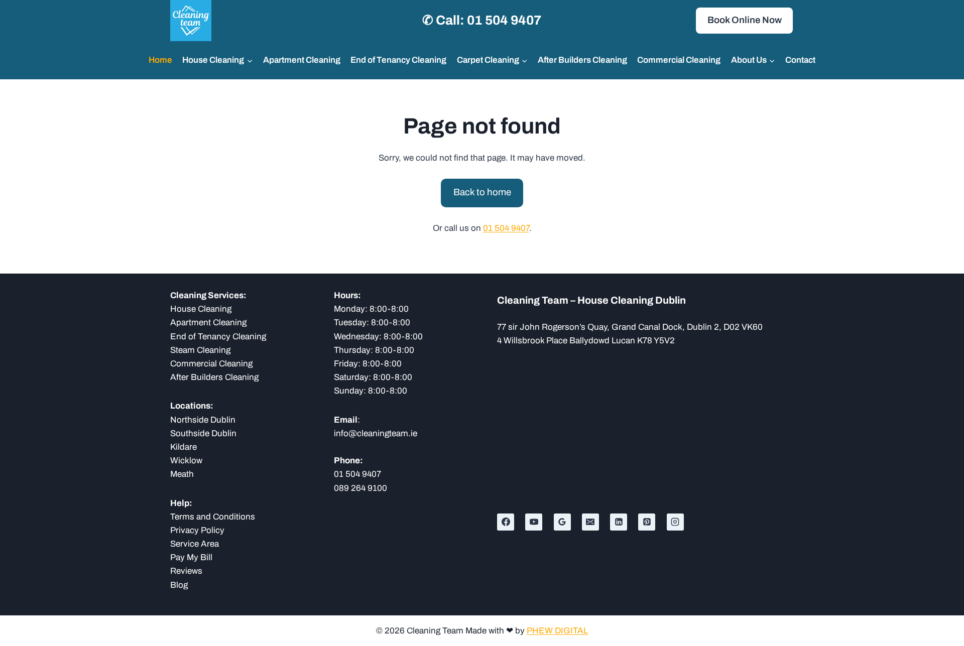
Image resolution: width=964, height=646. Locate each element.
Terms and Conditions (212, 517)
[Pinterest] (646, 522)
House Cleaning (200, 309)
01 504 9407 (506, 228)
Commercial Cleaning (678, 60)
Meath (182, 474)
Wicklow (186, 460)
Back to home (482, 192)
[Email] (590, 522)
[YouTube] (533, 522)
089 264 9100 (360, 488)
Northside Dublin (202, 420)
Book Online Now (744, 20)
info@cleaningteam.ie (375, 433)
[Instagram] (675, 522)
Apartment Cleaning (301, 60)
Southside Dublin (203, 433)
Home (160, 60)
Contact (800, 60)
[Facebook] (505, 522)
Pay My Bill (191, 557)
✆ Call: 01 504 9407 (482, 20)
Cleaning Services (207, 295)
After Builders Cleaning (582, 60)
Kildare (183, 447)
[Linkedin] (618, 522)
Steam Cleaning (200, 350)
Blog (179, 585)
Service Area (194, 544)
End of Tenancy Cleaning (398, 60)
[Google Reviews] (562, 522)
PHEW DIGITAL (557, 630)
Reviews (186, 571)
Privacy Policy (197, 530)
